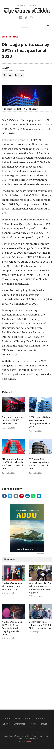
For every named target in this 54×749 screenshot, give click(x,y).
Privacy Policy (37, 736)
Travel (44, 723)
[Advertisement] (27, 676)
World (34, 723)
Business (6, 37)
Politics (28, 718)
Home (7, 718)
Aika (6, 68)
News (15, 37)
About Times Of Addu (12, 736)
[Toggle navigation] (24, 25)
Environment (20, 723)
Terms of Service (31, 738)
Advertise (25, 736)
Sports (6, 723)
